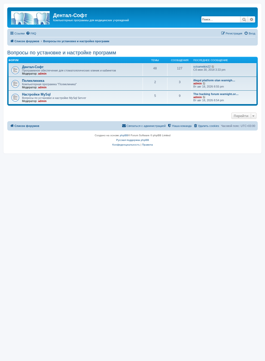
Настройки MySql (36, 94)
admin (42, 73)
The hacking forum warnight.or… (216, 94)
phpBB (124, 135)
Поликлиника (33, 81)
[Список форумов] (31, 17)
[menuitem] (31, 33)
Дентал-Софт (32, 67)
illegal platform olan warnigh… (214, 80)
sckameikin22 (202, 66)
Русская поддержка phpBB (132, 140)
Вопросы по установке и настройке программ (61, 52)
